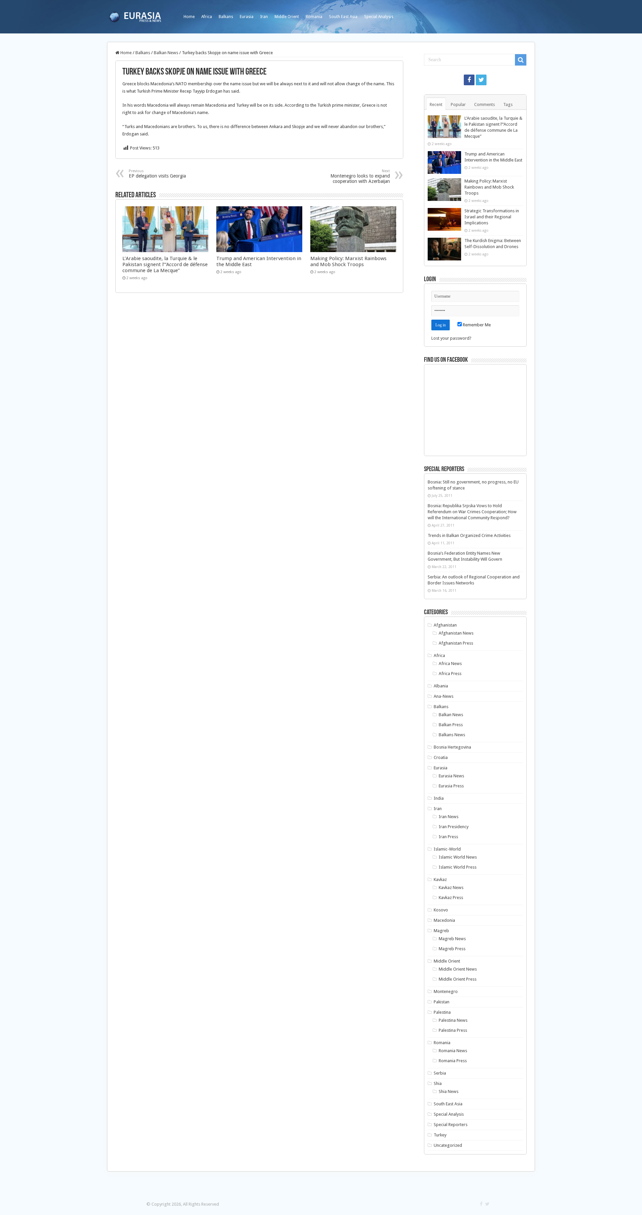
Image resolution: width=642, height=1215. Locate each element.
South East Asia (343, 16)
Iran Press (448, 836)
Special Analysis (378, 16)
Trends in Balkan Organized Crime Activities (469, 535)
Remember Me (476, 324)
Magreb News (452, 938)
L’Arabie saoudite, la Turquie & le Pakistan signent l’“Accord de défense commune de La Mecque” (165, 264)
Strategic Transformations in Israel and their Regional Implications (491, 216)
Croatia (441, 757)
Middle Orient (287, 16)
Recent (436, 104)
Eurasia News (451, 775)
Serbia (440, 1073)
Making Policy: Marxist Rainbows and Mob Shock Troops (348, 261)
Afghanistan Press (456, 643)
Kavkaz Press (451, 897)
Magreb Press (452, 948)
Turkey (440, 1134)
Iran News (448, 816)
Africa (206, 16)
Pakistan (441, 1001)
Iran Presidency (453, 826)
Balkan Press (451, 724)
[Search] (520, 60)
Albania (441, 685)
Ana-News (443, 696)
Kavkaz (440, 879)
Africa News (450, 663)
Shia (438, 1083)
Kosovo (441, 909)
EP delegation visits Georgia (157, 174)
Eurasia (246, 16)
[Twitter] (481, 80)
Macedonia (444, 920)
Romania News (453, 1050)
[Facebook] (469, 80)
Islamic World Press (457, 867)
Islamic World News (458, 857)
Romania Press (453, 1060)
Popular (458, 104)
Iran (264, 16)
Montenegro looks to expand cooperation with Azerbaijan (360, 176)
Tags (508, 104)
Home (189, 16)
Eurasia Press (451, 785)
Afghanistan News (456, 633)
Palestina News (453, 1020)
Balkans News (452, 734)
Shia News (448, 1091)
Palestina (442, 1012)
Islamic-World (447, 849)
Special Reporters (450, 1124)
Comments (484, 104)
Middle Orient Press (457, 979)
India (439, 798)
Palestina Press (453, 1030)
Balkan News (166, 52)
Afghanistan (445, 625)
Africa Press (450, 673)
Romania (314, 16)
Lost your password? (451, 338)
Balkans (226, 16)
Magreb (441, 930)
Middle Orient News (458, 969)
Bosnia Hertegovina (452, 747)
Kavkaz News (451, 887)
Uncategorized (448, 1145)
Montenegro (446, 991)
